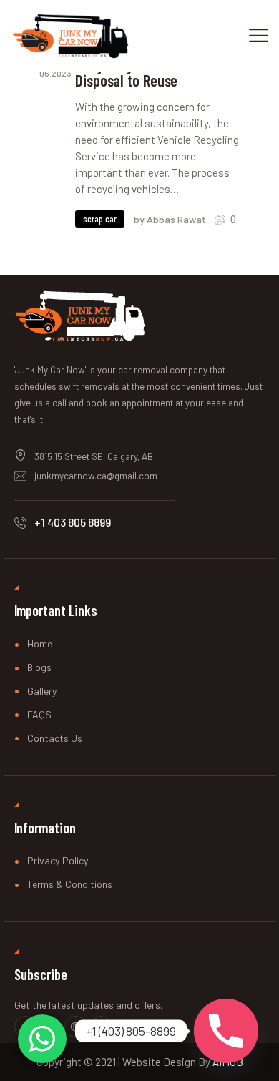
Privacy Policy (58, 860)
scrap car (100, 219)
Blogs (39, 667)
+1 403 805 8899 (72, 522)
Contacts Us (54, 738)
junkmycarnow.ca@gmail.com (95, 475)
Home (39, 643)
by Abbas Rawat (171, 219)
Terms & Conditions (69, 884)
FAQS (39, 714)
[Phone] (226, 1031)
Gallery (42, 691)
